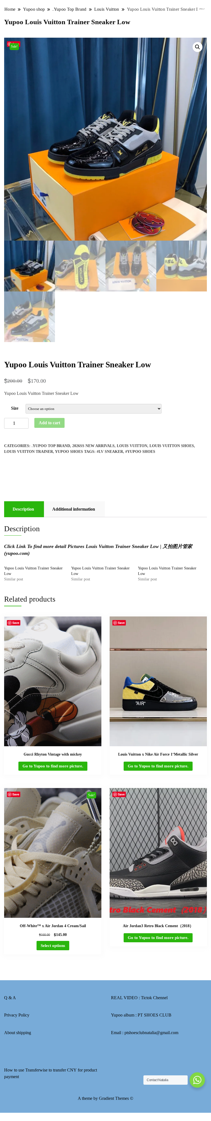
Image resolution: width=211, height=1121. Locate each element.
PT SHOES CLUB (154, 1015)
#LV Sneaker (110, 452)
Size (14, 408)
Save (15, 623)
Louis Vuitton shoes (171, 446)
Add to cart (49, 422)
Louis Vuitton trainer (28, 452)
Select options (53, 945)
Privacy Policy (16, 1015)
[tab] (23, 509)
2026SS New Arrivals (93, 446)
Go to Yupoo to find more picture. (53, 766)
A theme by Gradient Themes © (105, 1098)
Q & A (10, 997)
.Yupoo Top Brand (51, 446)
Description (23, 509)
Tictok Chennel (154, 997)
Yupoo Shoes (69, 452)
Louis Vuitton (132, 446)
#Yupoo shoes (140, 452)
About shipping (17, 1032)
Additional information (73, 509)
